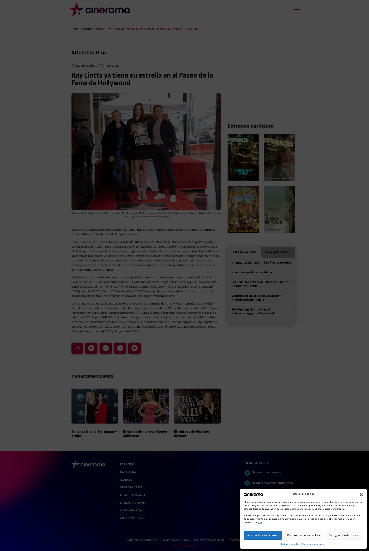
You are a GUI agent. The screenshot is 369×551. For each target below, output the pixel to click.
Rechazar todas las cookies (303, 535)
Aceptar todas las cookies (263, 535)
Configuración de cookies (344, 535)
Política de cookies (290, 544)
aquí (260, 522)
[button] (361, 494)
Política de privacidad (313, 544)
